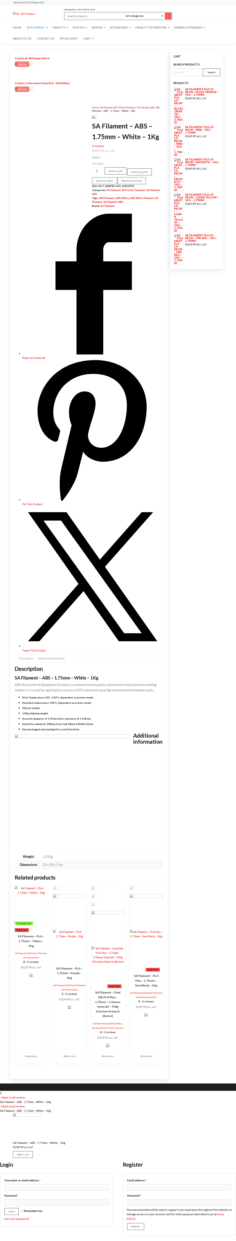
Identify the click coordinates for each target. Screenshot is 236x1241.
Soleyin (78, 27)
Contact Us (45, 38)
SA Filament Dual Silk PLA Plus (107, 1023)
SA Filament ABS (146, 107)
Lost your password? (16, 1218)
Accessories (119, 27)
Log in (11, 1211)
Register (135, 1226)
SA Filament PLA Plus (146, 997)
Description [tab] (26, 658)
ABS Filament (107, 198)
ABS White (122, 198)
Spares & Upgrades (188, 27)
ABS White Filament (142, 198)
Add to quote (139, 172)
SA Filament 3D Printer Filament (117, 107)
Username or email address (28, 1180)
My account (69, 38)
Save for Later (104, 180)
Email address (142, 1180)
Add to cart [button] (69, 1056)
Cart (87, 38)
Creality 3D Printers (151, 27)
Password (17, 1195)
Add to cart (116, 171)
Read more (31, 1056)
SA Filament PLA (31, 957)
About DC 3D (22, 38)
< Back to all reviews (12, 1097)
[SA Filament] (31, 976)
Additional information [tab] (51, 658)
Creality (58, 27)
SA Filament (36, 27)
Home (17, 27)
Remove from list (132, 180)
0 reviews (98, 146)
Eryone (96, 27)
